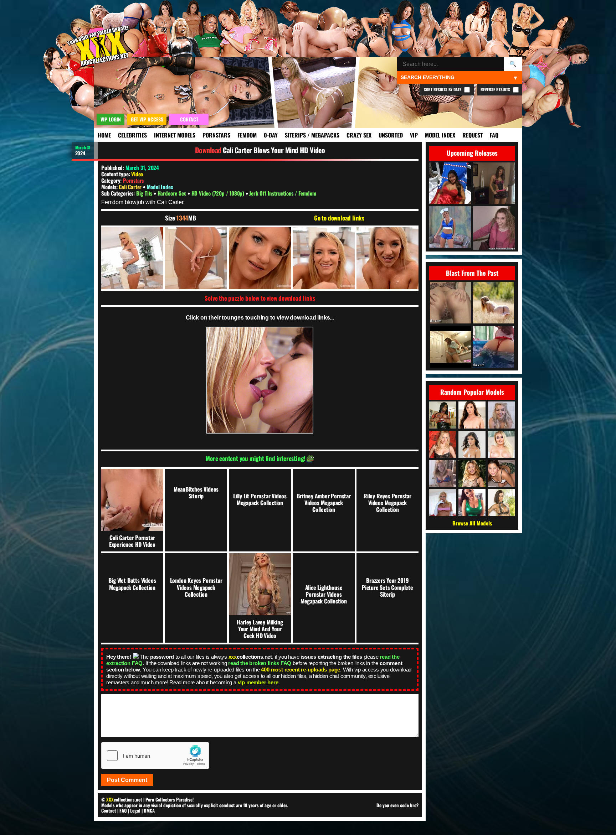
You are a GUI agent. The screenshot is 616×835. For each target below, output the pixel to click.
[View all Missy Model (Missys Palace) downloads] (501, 473)
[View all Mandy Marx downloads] (501, 415)
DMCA (149, 810)
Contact (108, 810)
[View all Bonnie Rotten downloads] (501, 502)
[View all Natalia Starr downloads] (501, 444)
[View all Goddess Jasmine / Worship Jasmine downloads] (472, 502)
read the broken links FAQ (259, 663)
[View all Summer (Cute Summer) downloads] (442, 473)
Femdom (247, 135)
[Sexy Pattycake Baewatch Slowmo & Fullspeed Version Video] (493, 347)
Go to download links (339, 218)
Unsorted (391, 135)
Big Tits (145, 193)
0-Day (271, 135)
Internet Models (174, 135)
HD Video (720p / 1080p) (218, 193)
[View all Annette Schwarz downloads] (442, 444)
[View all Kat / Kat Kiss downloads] (472, 473)
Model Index (440, 135)
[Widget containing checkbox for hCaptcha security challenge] (155, 755)
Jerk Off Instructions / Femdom (282, 193)
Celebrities (132, 135)
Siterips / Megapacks (312, 135)
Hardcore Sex (173, 193)
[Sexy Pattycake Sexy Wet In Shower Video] (450, 303)
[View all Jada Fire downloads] (442, 415)
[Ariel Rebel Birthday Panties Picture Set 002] (493, 303)
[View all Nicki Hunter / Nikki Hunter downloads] (442, 502)
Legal (135, 810)
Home (104, 135)
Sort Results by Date (443, 89)
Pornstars (216, 135)
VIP (414, 135)
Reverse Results (496, 89)
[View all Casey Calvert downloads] (472, 415)
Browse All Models (472, 523)
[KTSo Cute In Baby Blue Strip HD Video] (450, 347)
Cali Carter (131, 187)
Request (472, 135)
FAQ (494, 135)
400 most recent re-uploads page (300, 670)
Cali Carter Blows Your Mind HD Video (274, 150)
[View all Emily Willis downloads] (472, 444)
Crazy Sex (358, 135)
